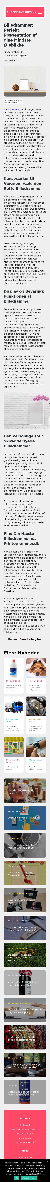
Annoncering (25, 1157)
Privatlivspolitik (29, 1178)
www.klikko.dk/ (28, 1142)
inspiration (10, 60)
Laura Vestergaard (17, 55)
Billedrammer (12, 109)
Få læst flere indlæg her (25, 639)
